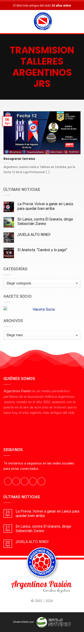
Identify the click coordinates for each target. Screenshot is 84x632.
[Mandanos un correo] (33, 481)
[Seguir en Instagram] (16, 481)
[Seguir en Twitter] (24, 481)
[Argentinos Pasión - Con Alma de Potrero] (43, 22)
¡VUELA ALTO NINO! (34, 234)
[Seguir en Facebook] (8, 481)
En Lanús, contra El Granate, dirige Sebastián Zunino (45, 221)
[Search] (78, 21)
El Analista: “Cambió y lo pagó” (42, 250)
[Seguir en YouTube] (41, 481)
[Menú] (6, 21)
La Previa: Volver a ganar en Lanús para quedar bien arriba (45, 206)
